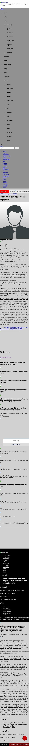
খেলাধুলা (5, 69)
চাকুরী (8, 104)
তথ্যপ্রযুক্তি (7, 76)
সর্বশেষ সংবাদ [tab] (16, 441)
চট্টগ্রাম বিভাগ (10, 33)
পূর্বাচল (13, 329)
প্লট (16, 329)
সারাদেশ (5, 21)
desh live (6, 329)
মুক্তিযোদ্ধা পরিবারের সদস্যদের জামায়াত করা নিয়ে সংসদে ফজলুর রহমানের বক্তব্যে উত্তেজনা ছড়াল (14, 400)
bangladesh (14, 327)
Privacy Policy (7, 610)
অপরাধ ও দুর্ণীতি (7, 65)
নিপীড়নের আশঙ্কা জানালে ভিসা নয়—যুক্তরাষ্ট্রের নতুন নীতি (13, 509)
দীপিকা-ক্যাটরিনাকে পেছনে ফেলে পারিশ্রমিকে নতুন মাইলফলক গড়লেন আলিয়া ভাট (12, 363)
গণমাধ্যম (9, 96)
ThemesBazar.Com (18, 619)
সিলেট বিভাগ (9, 53)
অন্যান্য (6, 80)
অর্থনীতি (8, 84)
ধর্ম (7, 108)
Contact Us (6, 614)
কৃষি (8, 116)
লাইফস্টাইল (9, 132)
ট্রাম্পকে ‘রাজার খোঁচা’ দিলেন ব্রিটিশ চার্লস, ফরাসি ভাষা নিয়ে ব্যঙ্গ (14, 523)
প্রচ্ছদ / (2, 194)
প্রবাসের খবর (10, 120)
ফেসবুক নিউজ (10, 100)
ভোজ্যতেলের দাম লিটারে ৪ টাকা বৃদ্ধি (8, 516)
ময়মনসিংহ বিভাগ (10, 41)
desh (19, 327)
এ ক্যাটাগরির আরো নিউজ (5, 357)
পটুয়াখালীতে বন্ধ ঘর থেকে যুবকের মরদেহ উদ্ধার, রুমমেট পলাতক (14, 469)
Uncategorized (8, 194)
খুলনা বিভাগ (9, 29)
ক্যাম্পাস (9, 92)
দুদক (11, 329)
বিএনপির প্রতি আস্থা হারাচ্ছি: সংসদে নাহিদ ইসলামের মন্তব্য (13, 502)
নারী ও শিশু (9, 112)
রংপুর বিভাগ (9, 45)
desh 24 (23, 327)
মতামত (8, 128)
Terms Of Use (7, 613)
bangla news (7, 327)
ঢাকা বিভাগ (9, 25)
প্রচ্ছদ (5, 13)
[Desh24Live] (4, 2)
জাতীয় (5, 17)
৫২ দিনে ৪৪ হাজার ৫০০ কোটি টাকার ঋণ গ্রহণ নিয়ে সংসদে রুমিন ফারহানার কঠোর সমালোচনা (13, 409)
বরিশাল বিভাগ (10, 37)
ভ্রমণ (8, 124)
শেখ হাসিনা (20, 329)
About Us (6, 606)
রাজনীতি (5, 61)
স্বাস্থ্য (8, 140)
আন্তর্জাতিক (6, 57)
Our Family (6, 608)
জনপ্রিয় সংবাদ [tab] (16, 444)
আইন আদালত (10, 88)
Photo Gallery (7, 611)
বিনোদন (5, 72)
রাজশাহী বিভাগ (10, 49)
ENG (1, 146)
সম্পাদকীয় (9, 136)
